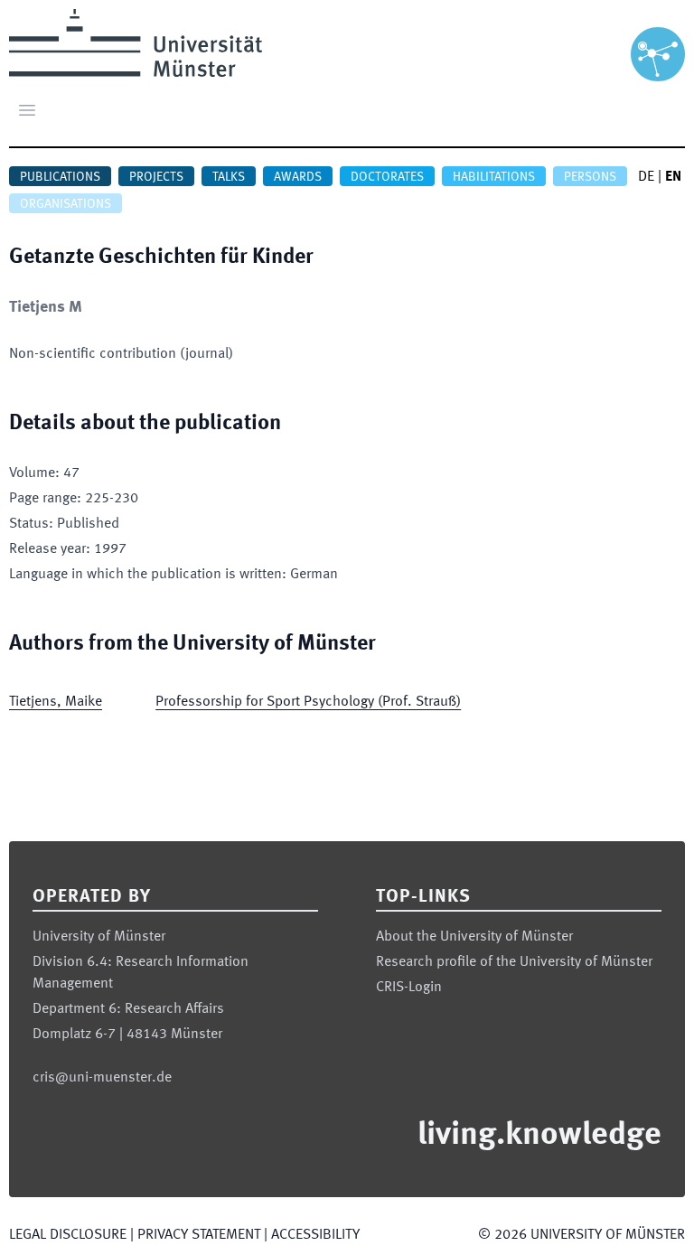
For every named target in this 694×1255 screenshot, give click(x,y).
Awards (298, 177)
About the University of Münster (474, 937)
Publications (60, 177)
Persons (590, 177)
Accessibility (315, 1235)
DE (646, 177)
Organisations (65, 204)
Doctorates (387, 177)
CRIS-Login (409, 987)
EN (673, 177)
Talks (228, 177)
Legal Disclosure (68, 1235)
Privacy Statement (198, 1235)
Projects (156, 177)
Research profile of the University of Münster (514, 962)
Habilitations (494, 177)
